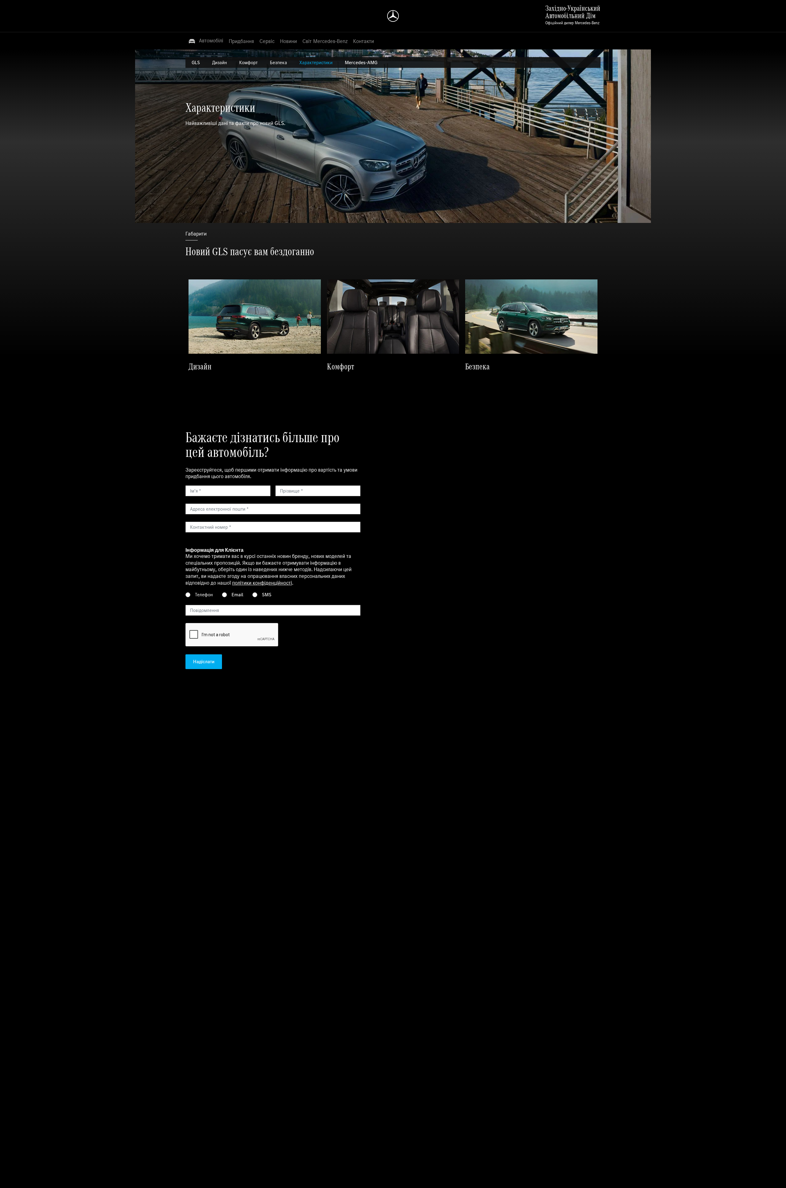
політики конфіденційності (262, 582)
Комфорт (248, 62)
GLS (196, 62)
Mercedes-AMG (361, 62)
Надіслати (203, 661)
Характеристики (316, 62)
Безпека (278, 62)
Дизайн (219, 62)
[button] (205, 40)
